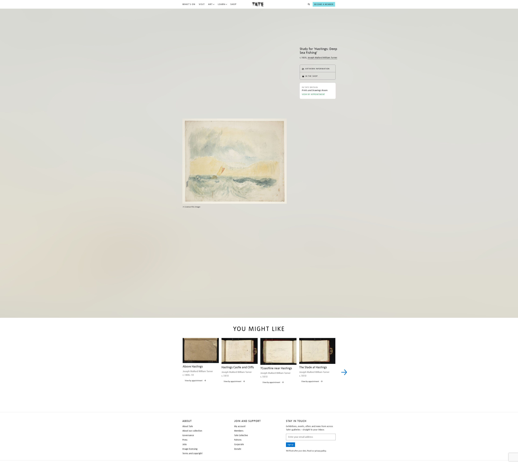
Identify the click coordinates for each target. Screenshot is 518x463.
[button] (308, 4)
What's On (188, 4)
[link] (191, 279)
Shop (233, 4)
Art (210, 4)
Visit (202, 4)
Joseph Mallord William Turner (322, 57)
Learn (221, 4)
